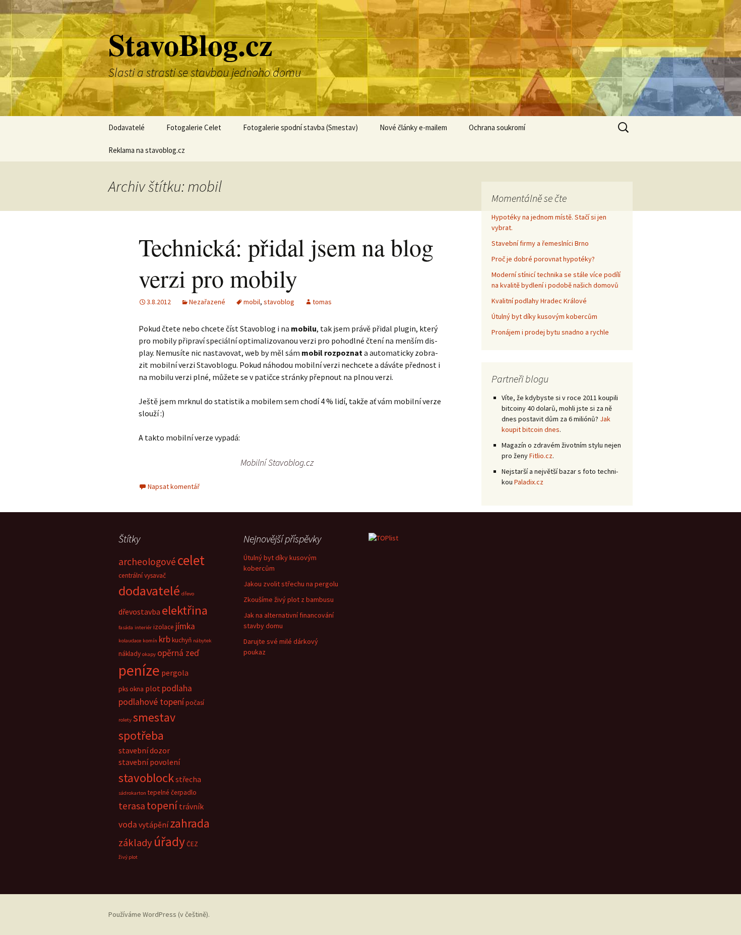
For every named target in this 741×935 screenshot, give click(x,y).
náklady (129, 653)
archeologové (147, 562)
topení (162, 805)
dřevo (187, 593)
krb (164, 639)
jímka (185, 626)
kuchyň (182, 640)
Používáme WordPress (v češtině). (159, 914)
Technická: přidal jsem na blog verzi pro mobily (286, 262)
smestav (154, 717)
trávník (191, 806)
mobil (251, 301)
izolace (163, 627)
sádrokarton (132, 793)
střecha (188, 779)
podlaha (177, 688)
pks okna (131, 689)
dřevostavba (139, 612)
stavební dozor (144, 750)
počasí (195, 702)
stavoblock (146, 778)
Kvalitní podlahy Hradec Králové (539, 300)
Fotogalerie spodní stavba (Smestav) (300, 127)
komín (150, 640)
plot (152, 688)
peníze (139, 670)
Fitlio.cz (540, 455)
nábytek (202, 640)
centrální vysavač (142, 575)
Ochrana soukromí (497, 127)
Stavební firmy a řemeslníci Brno (540, 243)
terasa (131, 806)
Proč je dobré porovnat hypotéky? (543, 258)
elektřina (185, 610)
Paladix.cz (528, 481)
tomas (322, 301)
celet (191, 560)
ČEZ (192, 844)
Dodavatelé (126, 127)
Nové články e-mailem (413, 127)
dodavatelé (149, 590)
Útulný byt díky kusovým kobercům (544, 316)
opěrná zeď (178, 652)
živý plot (128, 857)
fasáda (125, 627)
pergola (175, 673)
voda (127, 824)
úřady (169, 842)
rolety (125, 720)
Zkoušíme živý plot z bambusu (288, 599)
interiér (143, 627)
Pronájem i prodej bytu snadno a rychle (550, 332)
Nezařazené (207, 301)
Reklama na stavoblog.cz (146, 150)
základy (135, 842)
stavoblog (279, 301)
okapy (149, 654)
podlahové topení (151, 701)
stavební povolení (149, 762)
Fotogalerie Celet (193, 127)
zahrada (190, 823)
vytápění (153, 824)
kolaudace (129, 640)
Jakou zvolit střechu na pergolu (290, 583)
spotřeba (141, 735)
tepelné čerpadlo (172, 792)
